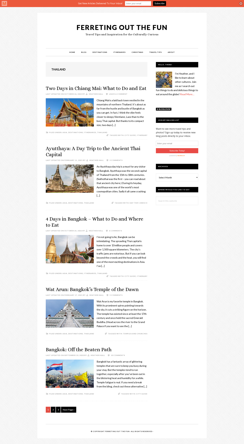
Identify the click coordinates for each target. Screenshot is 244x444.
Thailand (102, 132)
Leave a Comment (118, 94)
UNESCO (143, 203)
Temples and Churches (135, 334)
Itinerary (142, 135)
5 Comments (116, 295)
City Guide (130, 135)
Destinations (75, 132)
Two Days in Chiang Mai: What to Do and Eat (96, 88)
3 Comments (116, 160)
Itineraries (90, 132)
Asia (65, 132)
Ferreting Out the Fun (122, 27)
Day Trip (134, 203)
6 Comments (115, 231)
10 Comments (118, 355)
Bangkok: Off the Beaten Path (79, 349)
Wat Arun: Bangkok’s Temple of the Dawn (92, 289)
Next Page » (69, 410)
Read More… (187, 94)
